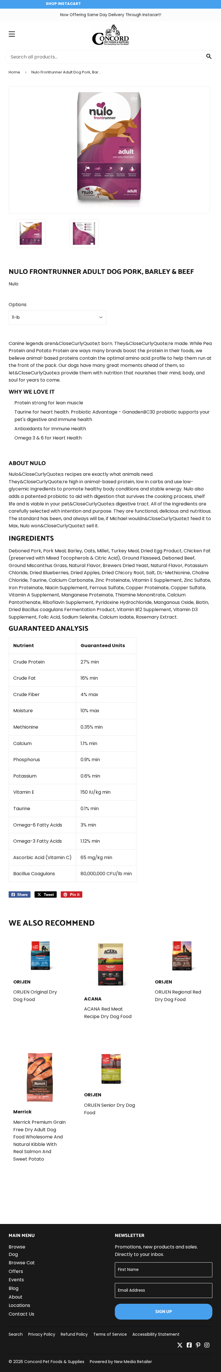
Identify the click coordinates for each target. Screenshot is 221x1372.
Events (16, 1279)
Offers (16, 1271)
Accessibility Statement (156, 1334)
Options (17, 304)
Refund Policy (74, 1334)
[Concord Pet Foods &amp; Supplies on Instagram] (206, 1345)
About (15, 1297)
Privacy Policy (41, 1334)
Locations (19, 1305)
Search (16, 1334)
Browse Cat (22, 1262)
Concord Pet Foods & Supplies (54, 1362)
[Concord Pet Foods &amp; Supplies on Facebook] (189, 1345)
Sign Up (163, 1311)
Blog (13, 1288)
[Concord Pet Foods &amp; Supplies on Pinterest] (198, 1345)
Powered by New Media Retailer (121, 1362)
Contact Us (21, 1314)
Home (14, 72)
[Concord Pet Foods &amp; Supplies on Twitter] (180, 1345)
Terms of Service (110, 1334)
